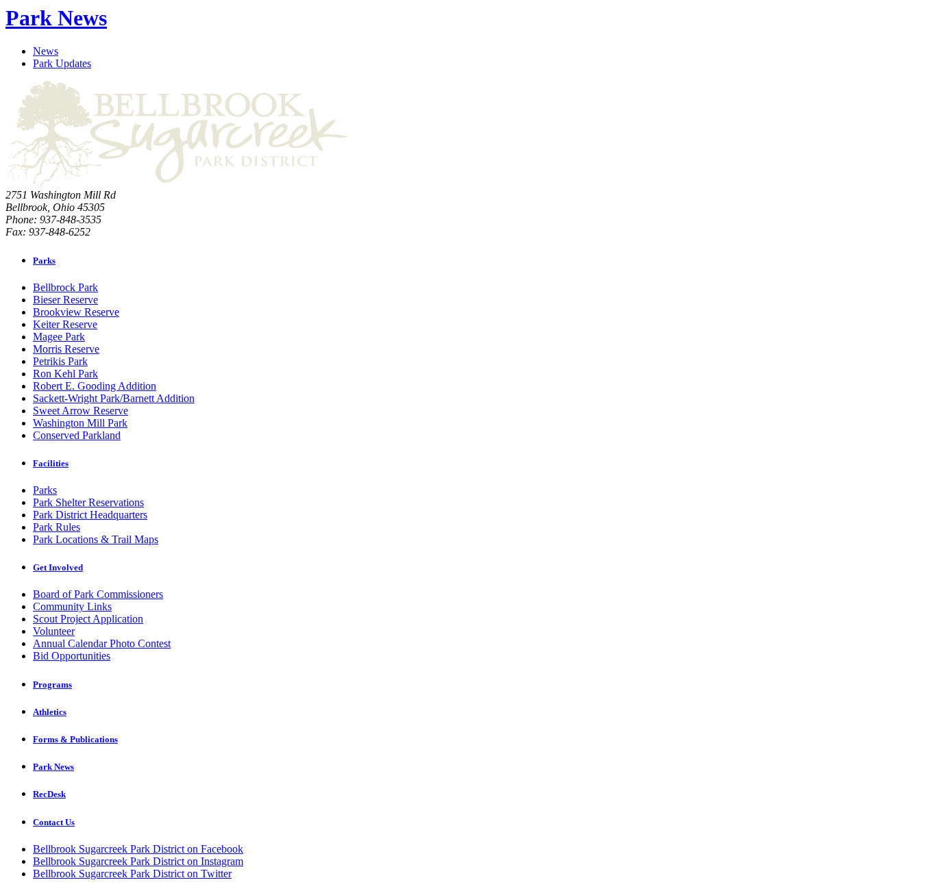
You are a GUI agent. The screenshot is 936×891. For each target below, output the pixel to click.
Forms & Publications (75, 739)
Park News (56, 17)
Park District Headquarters (90, 514)
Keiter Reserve (65, 324)
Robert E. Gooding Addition (94, 386)
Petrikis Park (60, 361)
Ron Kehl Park (65, 373)
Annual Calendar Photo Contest (102, 643)
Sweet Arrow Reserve (80, 410)
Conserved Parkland (77, 435)
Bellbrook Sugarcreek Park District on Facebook (138, 849)
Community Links (72, 606)
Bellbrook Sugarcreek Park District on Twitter (132, 873)
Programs (52, 684)
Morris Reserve (66, 349)
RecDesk (49, 794)
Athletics (49, 712)
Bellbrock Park (65, 287)
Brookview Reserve (76, 312)
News (45, 51)
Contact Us (54, 822)
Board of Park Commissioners (98, 594)
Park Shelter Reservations (88, 502)
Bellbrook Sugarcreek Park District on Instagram (138, 861)
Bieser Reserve (65, 299)
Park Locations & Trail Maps (95, 539)
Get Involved (58, 567)
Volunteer (54, 631)
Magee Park (59, 336)
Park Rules (56, 527)
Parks (44, 260)
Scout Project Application (88, 619)
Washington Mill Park (80, 423)
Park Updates (62, 63)
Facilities (51, 463)
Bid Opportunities (71, 656)
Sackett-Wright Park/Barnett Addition (114, 398)
